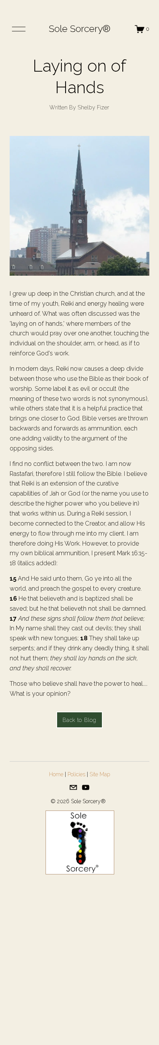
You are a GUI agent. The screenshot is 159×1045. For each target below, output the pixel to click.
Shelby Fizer (94, 107)
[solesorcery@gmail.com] (73, 787)
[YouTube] (86, 787)
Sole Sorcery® (79, 28)
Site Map (100, 774)
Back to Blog (79, 720)
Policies (76, 774)
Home (56, 774)
